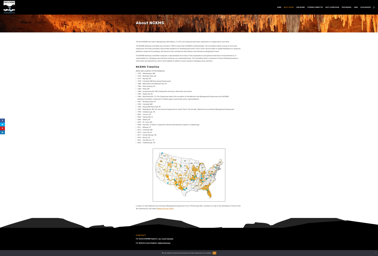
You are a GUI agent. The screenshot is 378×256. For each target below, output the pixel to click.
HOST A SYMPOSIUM (332, 7)
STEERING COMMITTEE (315, 7)
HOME (279, 7)
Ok (214, 253)
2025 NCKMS (300, 7)
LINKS (356, 7)
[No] (376, 253)
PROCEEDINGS (346, 7)
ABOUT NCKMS (289, 7)
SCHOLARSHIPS (365, 7)
